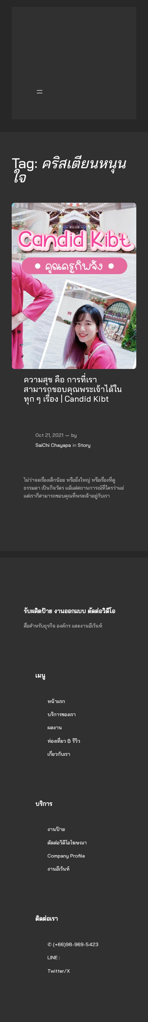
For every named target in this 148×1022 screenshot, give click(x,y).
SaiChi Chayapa (53, 445)
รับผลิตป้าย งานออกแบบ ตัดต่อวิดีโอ (69, 610)
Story (84, 445)
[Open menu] (39, 92)
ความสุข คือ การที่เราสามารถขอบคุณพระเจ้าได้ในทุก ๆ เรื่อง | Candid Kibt (73, 389)
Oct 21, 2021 (49, 435)
